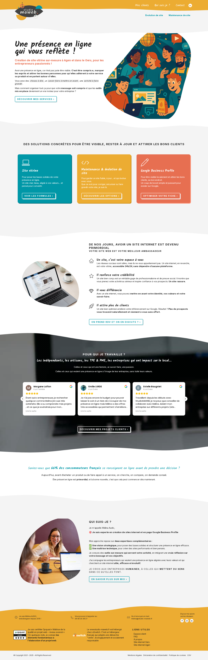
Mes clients (142, 5)
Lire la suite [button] (31, 411)
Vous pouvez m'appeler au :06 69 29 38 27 (86, 617)
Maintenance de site (179, 15)
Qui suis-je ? (162, 5)
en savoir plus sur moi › (109, 579)
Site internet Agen (142, 645)
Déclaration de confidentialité (155, 655)
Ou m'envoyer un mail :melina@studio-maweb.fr (141, 617)
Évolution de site (154, 15)
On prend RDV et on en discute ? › (116, 322)
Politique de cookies (177, 655)
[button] (185, 399)
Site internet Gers (142, 642)
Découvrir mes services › (35, 99)
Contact (180, 5)
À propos (138, 639)
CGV (189, 655)
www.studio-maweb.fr (100, 629)
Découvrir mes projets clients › (104, 429)
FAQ (136, 636)
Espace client (140, 634)
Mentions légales (135, 655)
